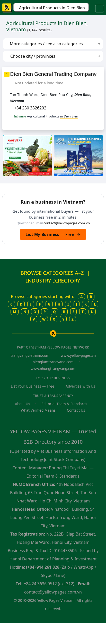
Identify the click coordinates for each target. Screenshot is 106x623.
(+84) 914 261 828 (42, 567)
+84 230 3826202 (30, 108)
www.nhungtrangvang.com (53, 368)
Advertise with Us (80, 386)
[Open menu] (99, 8)
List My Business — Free (53, 234)
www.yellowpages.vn (78, 355)
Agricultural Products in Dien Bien (52, 8)
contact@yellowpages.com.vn (66, 223)
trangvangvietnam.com (30, 355)
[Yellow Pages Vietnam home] (7, 7)
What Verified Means (38, 410)
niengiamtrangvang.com (53, 361)
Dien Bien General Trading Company (53, 73)
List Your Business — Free (32, 386)
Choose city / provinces (32, 56)
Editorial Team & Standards (64, 403)
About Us (22, 403)
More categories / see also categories (46, 44)
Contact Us (76, 410)
